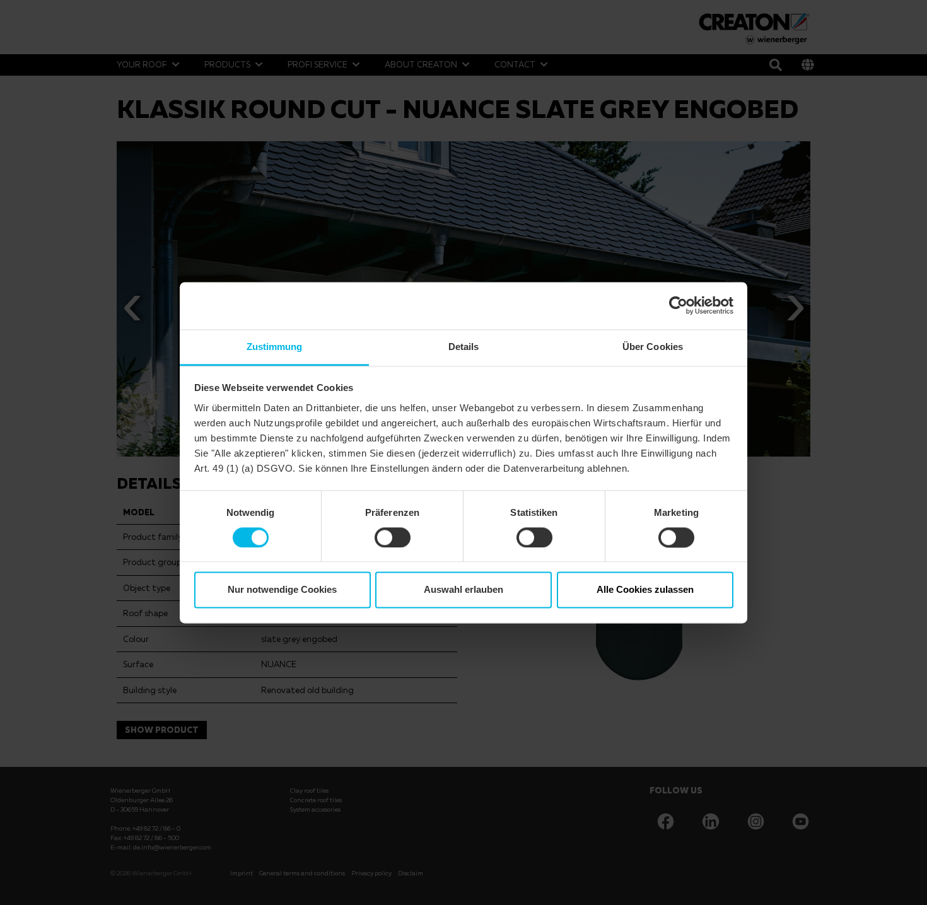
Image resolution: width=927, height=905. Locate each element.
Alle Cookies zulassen (645, 590)
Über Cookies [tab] (652, 346)
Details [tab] (463, 346)
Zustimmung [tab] (275, 346)
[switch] (393, 537)
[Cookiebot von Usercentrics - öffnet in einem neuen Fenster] (678, 305)
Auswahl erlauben (463, 590)
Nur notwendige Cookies (282, 590)
